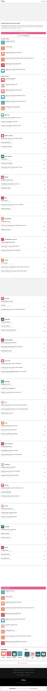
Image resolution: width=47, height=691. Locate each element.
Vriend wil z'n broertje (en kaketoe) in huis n (15, 95)
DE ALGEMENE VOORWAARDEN (16, 30)
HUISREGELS (24, 30)
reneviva (4, 331)
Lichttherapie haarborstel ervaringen (9, 450)
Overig (7, 47)
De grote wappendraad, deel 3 (8, 242)
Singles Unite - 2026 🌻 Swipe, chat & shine (15, 69)
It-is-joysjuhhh (5, 434)
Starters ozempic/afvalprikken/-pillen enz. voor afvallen (13, 371)
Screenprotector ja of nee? (7, 413)
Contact (32, 669)
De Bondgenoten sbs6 (6, 350)
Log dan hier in (26, 35)
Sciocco (4, 222)
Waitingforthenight (6, 509)
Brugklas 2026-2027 (10, 41)
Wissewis (4, 426)
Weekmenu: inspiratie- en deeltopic (9, 433)
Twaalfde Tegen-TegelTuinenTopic (9, 512)
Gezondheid (8, 108)
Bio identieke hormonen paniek (12, 106)
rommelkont (5, 205)
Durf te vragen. (8, 46)
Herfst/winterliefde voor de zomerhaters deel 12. (12, 487)
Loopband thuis (4, 550)
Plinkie (4, 230)
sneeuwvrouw (5, 389)
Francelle (4, 139)
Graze (4, 310)
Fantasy (4, 126)
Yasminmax (5, 209)
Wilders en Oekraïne (5, 322)
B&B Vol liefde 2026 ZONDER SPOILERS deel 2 (12, 346)
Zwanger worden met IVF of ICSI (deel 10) (10, 471)
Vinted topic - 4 (4, 159)
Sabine (4, 493)
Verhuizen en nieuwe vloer (11, 84)
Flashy (4, 343)
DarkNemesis (5, 372)
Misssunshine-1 (5, 180)
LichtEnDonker (5, 347)
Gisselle (4, 272)
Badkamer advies (5, 533)
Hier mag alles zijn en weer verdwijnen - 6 (10, 496)
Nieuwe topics (5, 76)
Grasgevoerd (5, 263)
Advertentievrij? (20, 674)
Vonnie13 (4, 451)
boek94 (4, 476)
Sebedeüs (4, 201)
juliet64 (4, 559)
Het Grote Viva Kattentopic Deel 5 (9, 516)
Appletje (4, 251)
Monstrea (4, 551)
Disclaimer (27, 674)
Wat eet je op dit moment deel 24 (9, 429)
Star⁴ (4, 189)
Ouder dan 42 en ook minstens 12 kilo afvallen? (12, 367)
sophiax (4, 555)
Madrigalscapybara (6, 185)
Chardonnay (5, 447)
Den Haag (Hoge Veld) (6, 146)
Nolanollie (5, 468)
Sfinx (4, 364)
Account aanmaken (23, 33)
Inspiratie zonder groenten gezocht (13, 52)
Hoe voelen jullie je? (5, 326)
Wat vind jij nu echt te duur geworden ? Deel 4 (11, 167)
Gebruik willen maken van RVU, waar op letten (11, 138)
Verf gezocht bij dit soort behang (8, 529)
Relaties (7, 70)
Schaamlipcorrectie (5, 221)
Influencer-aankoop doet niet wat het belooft (11, 454)
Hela (4, 306)
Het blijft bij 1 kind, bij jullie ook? (8, 388)
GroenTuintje (5, 118)
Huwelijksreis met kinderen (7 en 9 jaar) (10, 183)
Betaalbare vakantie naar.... (7, 179)
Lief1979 (4, 430)
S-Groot (4, 410)
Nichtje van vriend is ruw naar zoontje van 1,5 (15, 101)
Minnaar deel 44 (4, 200)
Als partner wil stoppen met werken (9, 121)
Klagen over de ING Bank (7, 163)
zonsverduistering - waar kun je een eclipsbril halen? (13, 309)
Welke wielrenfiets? (5, 554)
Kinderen (8, 42)
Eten (7, 53)
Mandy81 (4, 393)
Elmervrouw (5, 497)
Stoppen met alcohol (6, 229)
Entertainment (9, 64)
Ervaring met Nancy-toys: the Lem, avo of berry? (12, 204)
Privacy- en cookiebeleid (18, 672)
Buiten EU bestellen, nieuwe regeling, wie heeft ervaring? (14, 404)
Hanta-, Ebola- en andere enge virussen (10, 246)
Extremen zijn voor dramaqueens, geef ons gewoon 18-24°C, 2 (19, 58)
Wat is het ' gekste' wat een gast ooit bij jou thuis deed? (14, 270)
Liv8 (3, 489)
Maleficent (5, 247)
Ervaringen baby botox (6, 446)
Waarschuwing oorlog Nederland (8, 330)
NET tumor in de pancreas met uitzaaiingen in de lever (13, 225)
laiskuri (4, 160)
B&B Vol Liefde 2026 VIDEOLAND (13, 63)
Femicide (3, 305)
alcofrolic (4, 147)
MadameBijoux (5, 168)
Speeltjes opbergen (5, 208)
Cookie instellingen (29, 672)
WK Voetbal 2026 (5, 558)
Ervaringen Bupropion (10, 78)
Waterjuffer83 (5, 368)
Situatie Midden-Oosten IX (7, 301)
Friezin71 (4, 530)
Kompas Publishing (33, 688)
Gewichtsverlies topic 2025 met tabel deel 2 (11, 363)
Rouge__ (4, 472)
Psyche (7, 79)
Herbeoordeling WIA (6, 142)
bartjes (4, 538)
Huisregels (26, 669)
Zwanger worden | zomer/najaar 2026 (9, 475)
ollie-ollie (4, 143)
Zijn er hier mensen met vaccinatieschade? (11, 250)
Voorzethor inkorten (5, 537)
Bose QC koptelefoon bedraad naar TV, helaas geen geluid (14, 409)
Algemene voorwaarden (18, 669)
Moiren (4, 122)
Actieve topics (5, 39)
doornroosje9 (5, 226)
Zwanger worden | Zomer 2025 (8, 467)
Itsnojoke (4, 455)
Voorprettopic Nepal (5, 187)
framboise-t (5, 164)
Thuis (7, 85)
